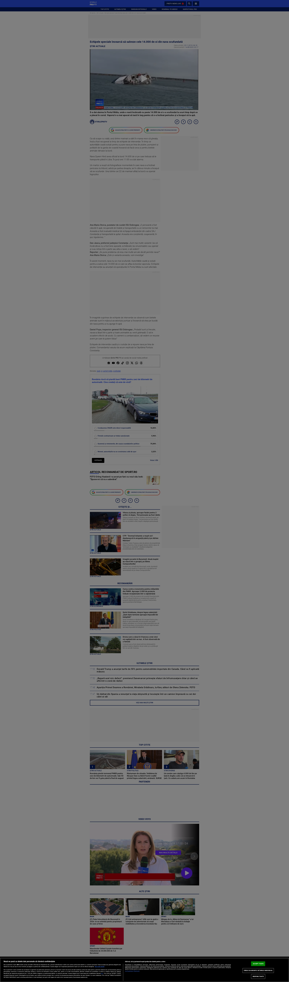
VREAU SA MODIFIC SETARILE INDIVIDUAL (258, 970)
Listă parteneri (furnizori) (132, 971)
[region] (144, 970)
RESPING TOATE (258, 976)
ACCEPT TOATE (258, 964)
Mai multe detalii (99, 966)
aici (102, 973)
